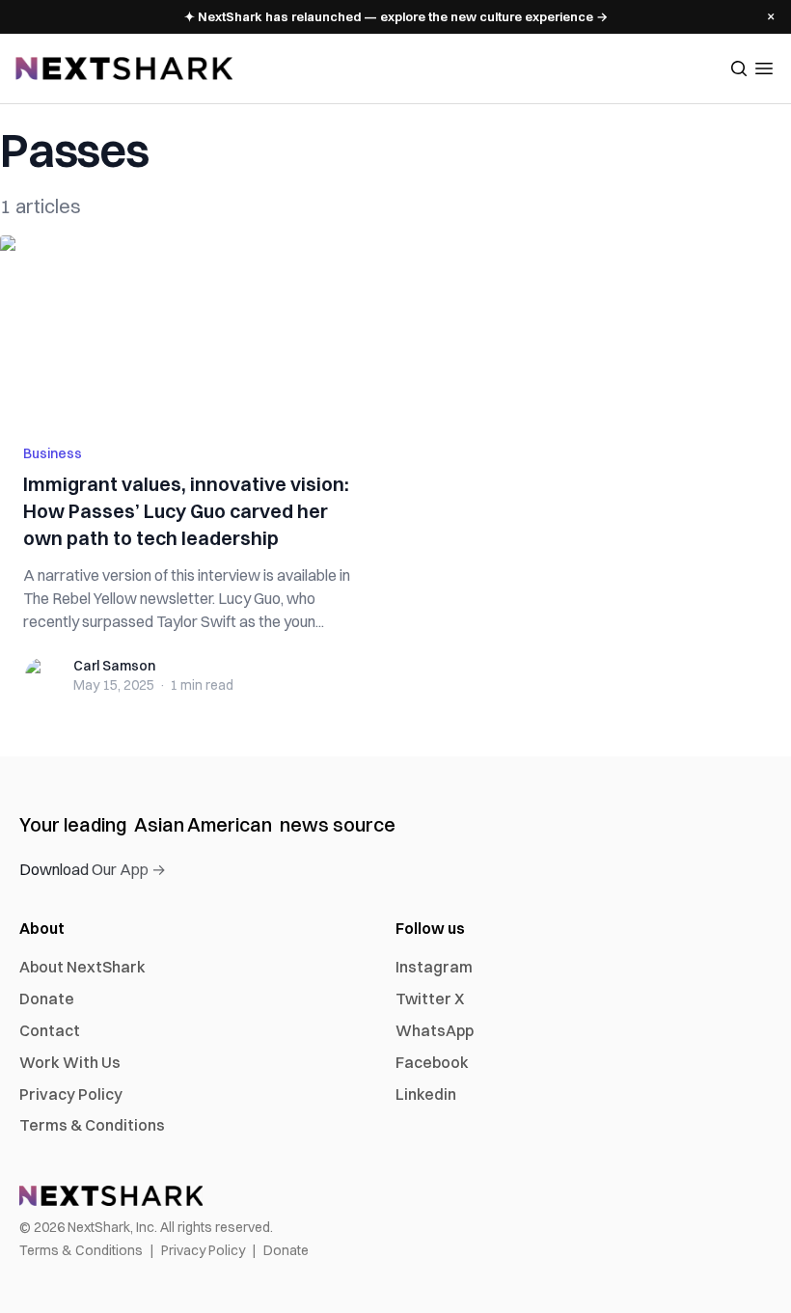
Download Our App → (92, 869)
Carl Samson (114, 665)
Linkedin (426, 1094)
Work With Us (70, 1062)
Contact (49, 1030)
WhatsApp (435, 1030)
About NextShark (82, 966)
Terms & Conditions (92, 1125)
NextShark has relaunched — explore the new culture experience (396, 16)
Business (52, 453)
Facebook (432, 1062)
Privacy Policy (71, 1094)
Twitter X (430, 998)
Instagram (434, 966)
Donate (46, 998)
